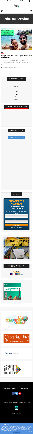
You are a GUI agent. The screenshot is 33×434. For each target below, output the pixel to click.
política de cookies (22, 429)
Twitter (16, 393)
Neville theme (14, 413)
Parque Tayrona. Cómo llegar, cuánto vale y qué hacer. (16, 56)
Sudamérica (16, 84)
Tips (2, 52)
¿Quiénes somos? (24, 388)
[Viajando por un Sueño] (16, 6)
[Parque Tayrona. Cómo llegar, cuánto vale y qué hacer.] (16, 39)
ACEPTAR (16, 432)
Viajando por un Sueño (16, 402)
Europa (16, 89)
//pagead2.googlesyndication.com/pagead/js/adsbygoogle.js (14, 1)
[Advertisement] (29, 0)
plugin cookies (29, 431)
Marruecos (16, 86)
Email (16, 213)
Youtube (19, 393)
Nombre (16, 219)
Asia (16, 91)
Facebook (13, 393)
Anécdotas (16, 99)
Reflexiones (16, 96)
